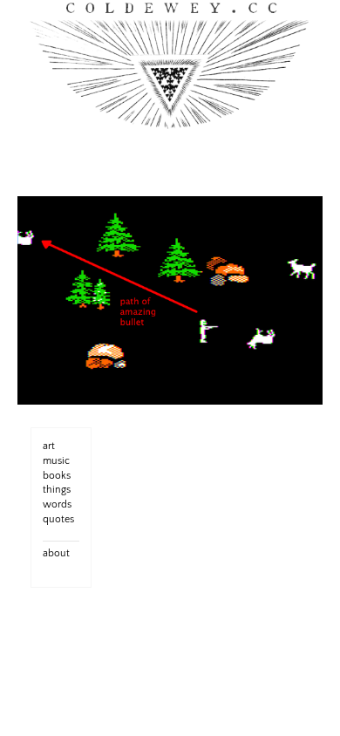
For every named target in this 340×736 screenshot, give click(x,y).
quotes (58, 519)
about (56, 553)
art (49, 446)
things (57, 489)
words (57, 504)
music (56, 461)
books (57, 475)
